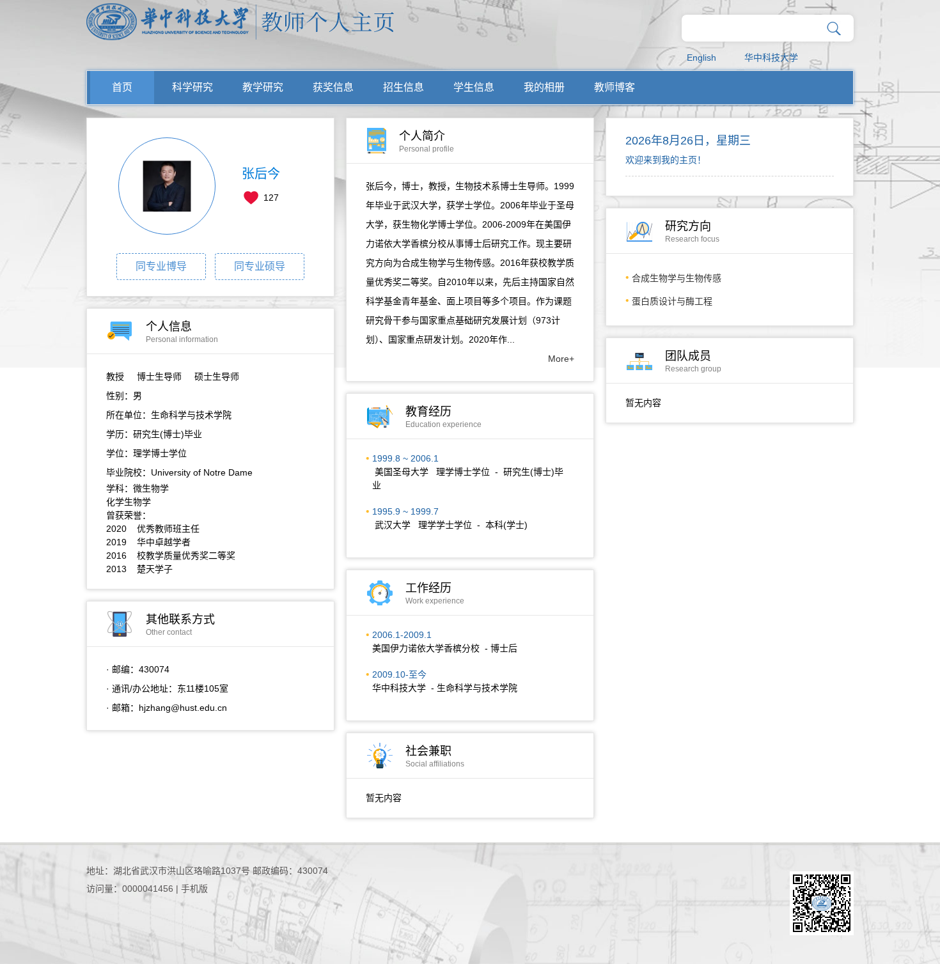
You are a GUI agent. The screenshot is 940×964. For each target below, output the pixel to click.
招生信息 (403, 87)
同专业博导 (161, 266)
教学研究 (262, 87)
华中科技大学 (771, 57)
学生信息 (473, 87)
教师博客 (614, 87)
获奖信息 (333, 87)
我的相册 (544, 87)
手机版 (194, 888)
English (701, 57)
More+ (561, 359)
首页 (122, 87)
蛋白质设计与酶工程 (672, 301)
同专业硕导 (259, 266)
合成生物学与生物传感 (676, 278)
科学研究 (192, 87)
